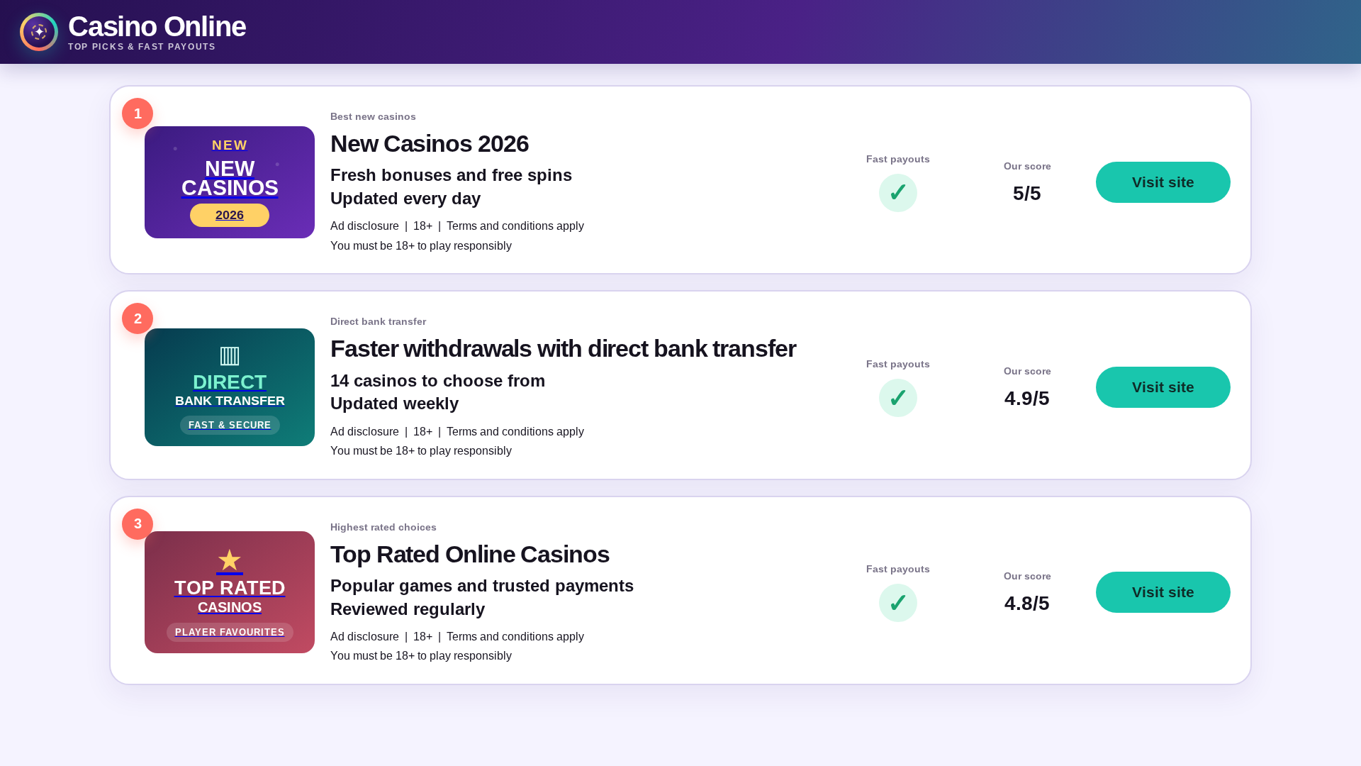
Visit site (1163, 182)
